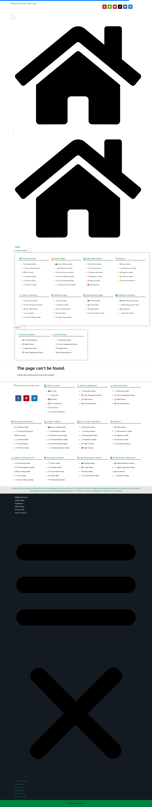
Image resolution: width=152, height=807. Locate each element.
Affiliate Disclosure (21, 497)
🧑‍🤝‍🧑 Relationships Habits (93, 295)
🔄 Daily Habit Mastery (92, 259)
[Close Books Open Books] (23, 328)
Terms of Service (20, 513)
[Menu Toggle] (13, 17)
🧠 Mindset (120, 259)
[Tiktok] (120, 7)
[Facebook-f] (18, 398)
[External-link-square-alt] (110, 7)
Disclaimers (19, 503)
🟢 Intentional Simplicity (125, 295)
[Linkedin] (130, 7)
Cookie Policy (19, 500)
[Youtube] (115, 7)
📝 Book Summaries (26, 335)
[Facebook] (125, 7)
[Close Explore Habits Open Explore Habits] (30, 251)
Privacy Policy (20, 510)
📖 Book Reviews (59, 335)
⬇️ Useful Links (52, 386)
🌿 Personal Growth (27, 259)
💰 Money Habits (58, 259)
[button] (76, 648)
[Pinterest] (104, 7)
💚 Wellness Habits (59, 295)
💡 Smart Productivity (28, 295)
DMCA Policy (19, 506)
